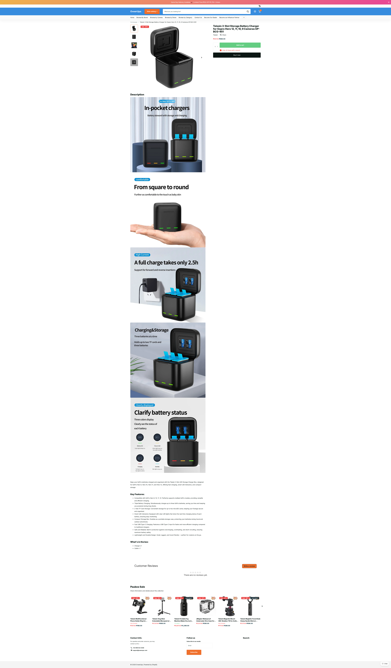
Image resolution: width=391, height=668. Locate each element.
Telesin (215, 35)
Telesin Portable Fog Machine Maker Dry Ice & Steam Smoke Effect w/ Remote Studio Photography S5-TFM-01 (184, 620)
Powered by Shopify (150, 664)
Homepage (133, 22)
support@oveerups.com (140, 650)
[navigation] (134, 28)
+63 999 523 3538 (138, 648)
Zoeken (248, 11)
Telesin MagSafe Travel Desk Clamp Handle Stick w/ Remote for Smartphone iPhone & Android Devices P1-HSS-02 (250, 620)
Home (132, 17)
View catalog (151, 11)
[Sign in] (255, 11)
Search (246, 638)
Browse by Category (185, 17)
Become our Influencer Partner (229, 17)
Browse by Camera (156, 17)
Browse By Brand (142, 17)
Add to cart (240, 45)
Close (389, 2)
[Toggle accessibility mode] (260, 6)
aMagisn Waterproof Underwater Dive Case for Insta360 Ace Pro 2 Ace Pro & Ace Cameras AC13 (205, 620)
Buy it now (236, 55)
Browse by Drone (170, 17)
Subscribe (194, 652)
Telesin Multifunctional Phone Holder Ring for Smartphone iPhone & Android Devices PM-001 (139, 620)
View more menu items (244, 17)
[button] (201, 58)
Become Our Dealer (210, 17)
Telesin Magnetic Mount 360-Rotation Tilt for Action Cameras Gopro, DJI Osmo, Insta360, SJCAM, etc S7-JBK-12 (228, 620)
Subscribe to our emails (194, 641)
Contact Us (198, 17)
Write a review (249, 566)
